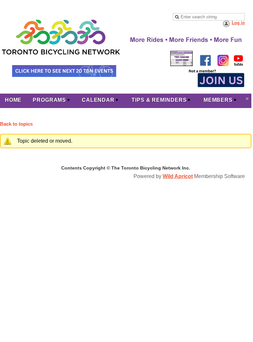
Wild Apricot (178, 176)
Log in (238, 22)
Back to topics (16, 124)
